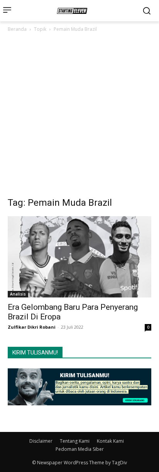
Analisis (18, 294)
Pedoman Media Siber (80, 449)
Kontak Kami (110, 441)
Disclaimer (40, 441)
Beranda (17, 29)
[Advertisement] (79, 116)
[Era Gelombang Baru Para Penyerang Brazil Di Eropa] (79, 256)
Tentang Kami (75, 441)
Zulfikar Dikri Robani (32, 327)
